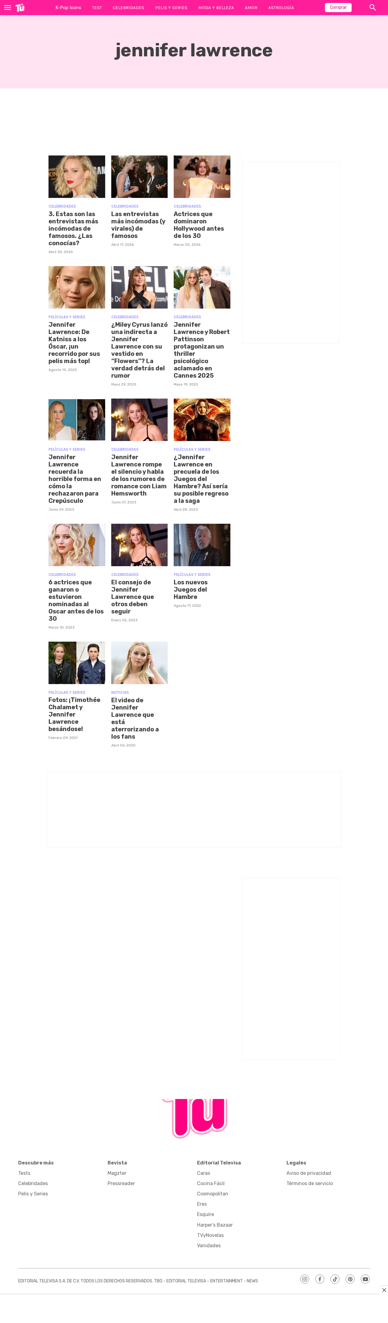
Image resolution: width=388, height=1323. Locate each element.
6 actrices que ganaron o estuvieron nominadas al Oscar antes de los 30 (76, 600)
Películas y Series (66, 317)
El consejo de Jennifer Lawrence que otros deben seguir (132, 597)
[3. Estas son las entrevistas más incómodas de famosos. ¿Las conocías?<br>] (76, 176)
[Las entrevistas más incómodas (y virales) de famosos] (139, 176)
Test (97, 7)
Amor (251, 7)
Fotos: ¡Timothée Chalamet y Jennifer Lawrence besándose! (74, 714)
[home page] (20, 7)
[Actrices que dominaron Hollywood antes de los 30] (202, 176)
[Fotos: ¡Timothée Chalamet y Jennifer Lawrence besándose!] (76, 663)
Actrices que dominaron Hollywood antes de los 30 (199, 224)
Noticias (120, 692)
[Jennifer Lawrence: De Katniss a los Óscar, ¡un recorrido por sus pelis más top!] (76, 287)
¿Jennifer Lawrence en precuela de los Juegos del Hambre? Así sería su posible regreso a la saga (201, 478)
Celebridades (128, 7)
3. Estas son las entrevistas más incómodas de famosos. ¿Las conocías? (73, 228)
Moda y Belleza (216, 7)
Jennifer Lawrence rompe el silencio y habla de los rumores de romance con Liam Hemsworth (139, 475)
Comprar (338, 7)
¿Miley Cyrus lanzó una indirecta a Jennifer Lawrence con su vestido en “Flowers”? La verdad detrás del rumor (139, 350)
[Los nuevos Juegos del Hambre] (202, 545)
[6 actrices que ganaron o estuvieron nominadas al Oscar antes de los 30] (76, 545)
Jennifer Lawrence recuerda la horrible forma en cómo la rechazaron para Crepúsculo (74, 478)
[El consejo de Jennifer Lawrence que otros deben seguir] (139, 545)
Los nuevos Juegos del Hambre (191, 589)
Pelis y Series (171, 7)
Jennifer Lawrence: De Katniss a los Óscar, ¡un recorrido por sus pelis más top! (74, 343)
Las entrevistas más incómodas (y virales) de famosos (138, 224)
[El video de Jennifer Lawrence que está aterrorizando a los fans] (139, 663)
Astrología (281, 7)
